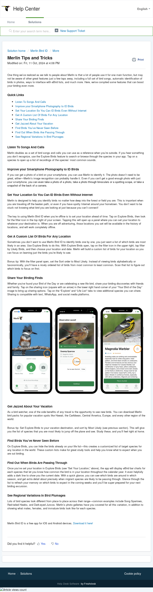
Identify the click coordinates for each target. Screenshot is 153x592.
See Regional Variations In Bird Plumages (39, 136)
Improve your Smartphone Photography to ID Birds (44, 106)
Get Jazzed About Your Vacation (34, 123)
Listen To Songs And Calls (30, 102)
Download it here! (83, 523)
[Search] (10, 31)
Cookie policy (132, 573)
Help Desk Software (68, 583)
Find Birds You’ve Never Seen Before (36, 128)
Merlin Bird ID (39, 51)
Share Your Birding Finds (29, 119)
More (56, 51)
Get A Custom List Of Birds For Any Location (41, 115)
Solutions (34, 22)
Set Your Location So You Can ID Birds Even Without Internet (50, 110)
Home (11, 22)
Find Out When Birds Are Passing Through (40, 132)
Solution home (16, 51)
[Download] (69, 301)
